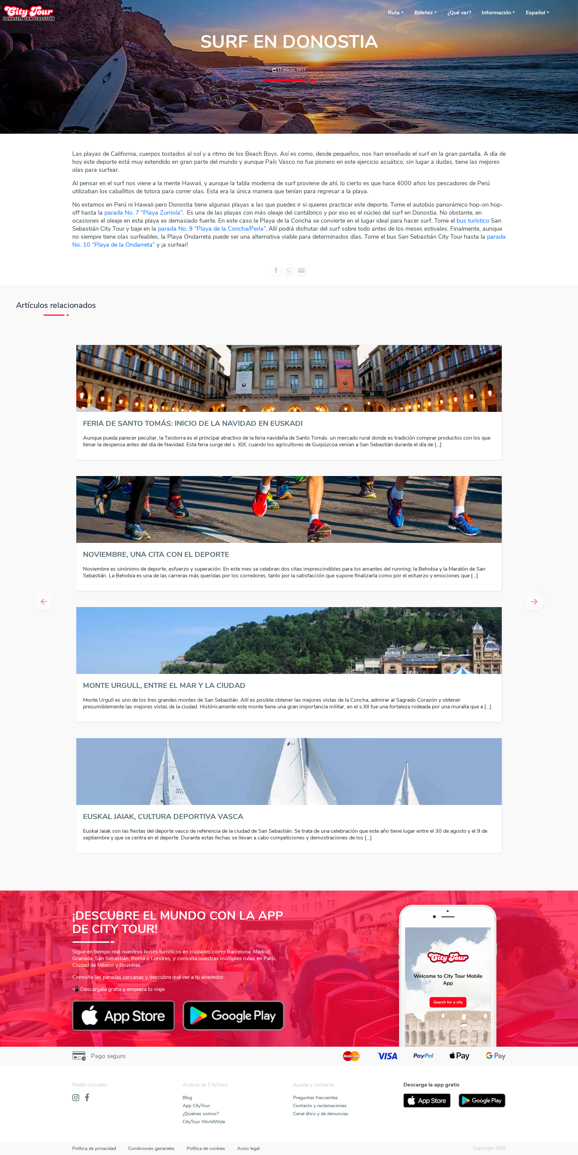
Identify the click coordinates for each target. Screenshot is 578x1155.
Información (496, 12)
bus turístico (473, 221)
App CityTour (196, 1106)
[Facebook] (87, 1098)
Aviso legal (248, 1148)
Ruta (394, 12)
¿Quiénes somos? (201, 1114)
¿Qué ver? (459, 12)
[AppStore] (427, 1100)
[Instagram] (75, 1098)
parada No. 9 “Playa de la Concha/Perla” (212, 229)
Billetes (423, 12)
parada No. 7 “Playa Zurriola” (143, 213)
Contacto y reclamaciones (320, 1106)
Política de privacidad (94, 1148)
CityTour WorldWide (204, 1122)
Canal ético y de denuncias (320, 1114)
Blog (187, 1097)
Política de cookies (206, 1148)
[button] (43, 602)
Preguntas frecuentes (315, 1097)
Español (535, 12)
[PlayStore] (482, 1100)
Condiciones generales (151, 1148)
